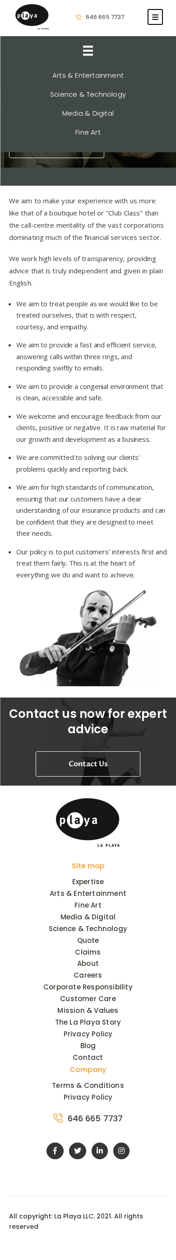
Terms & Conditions (88, 1085)
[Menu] (155, 17)
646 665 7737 (105, 17)
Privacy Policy (88, 1097)
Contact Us (88, 764)
